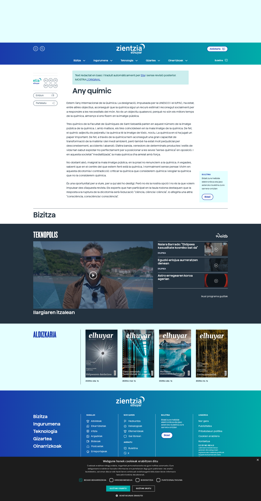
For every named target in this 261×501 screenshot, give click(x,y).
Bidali (208, 197)
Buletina (219, 60)
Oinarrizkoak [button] (175, 60)
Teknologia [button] (127, 60)
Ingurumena (46, 424)
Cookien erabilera (208, 436)
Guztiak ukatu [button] (143, 488)
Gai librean (134, 436)
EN (46, 86)
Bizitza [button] (77, 60)
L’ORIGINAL (93, 79)
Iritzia (93, 431)
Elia (143, 75)
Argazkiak (96, 436)
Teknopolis (45, 234)
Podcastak (97, 446)
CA (51, 86)
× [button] (257, 460)
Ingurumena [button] (100, 60)
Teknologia (45, 431)
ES (51, 80)
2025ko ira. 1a (202, 381)
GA (55, 86)
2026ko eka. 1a (92, 381)
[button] (35, 48)
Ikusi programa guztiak (214, 296)
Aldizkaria (215, 49)
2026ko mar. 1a (129, 381)
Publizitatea (205, 426)
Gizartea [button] (151, 60)
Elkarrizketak (98, 426)
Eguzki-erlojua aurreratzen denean (178, 261)
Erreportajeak (98, 451)
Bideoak (95, 441)
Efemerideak (135, 431)
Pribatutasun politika (210, 431)
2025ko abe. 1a (165, 381)
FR (55, 80)
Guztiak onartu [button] (118, 488)
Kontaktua (204, 441)
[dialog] (130, 479)
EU (46, 80)
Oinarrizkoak (47, 446)
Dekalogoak (135, 426)
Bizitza (40, 416)
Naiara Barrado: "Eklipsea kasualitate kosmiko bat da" (178, 245)
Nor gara (203, 421)
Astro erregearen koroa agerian (175, 277)
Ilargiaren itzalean (54, 312)
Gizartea (42, 438)
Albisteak (96, 421)
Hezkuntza (134, 421)
